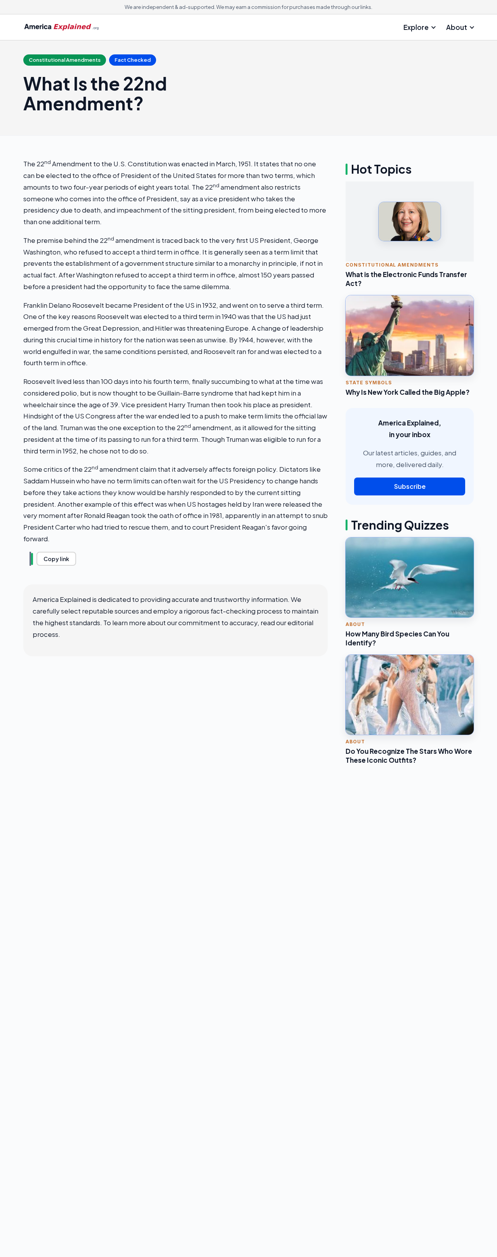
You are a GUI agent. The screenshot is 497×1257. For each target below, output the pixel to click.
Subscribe (410, 486)
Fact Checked (133, 60)
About (456, 27)
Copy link (56, 558)
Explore (416, 27)
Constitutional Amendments (65, 60)
